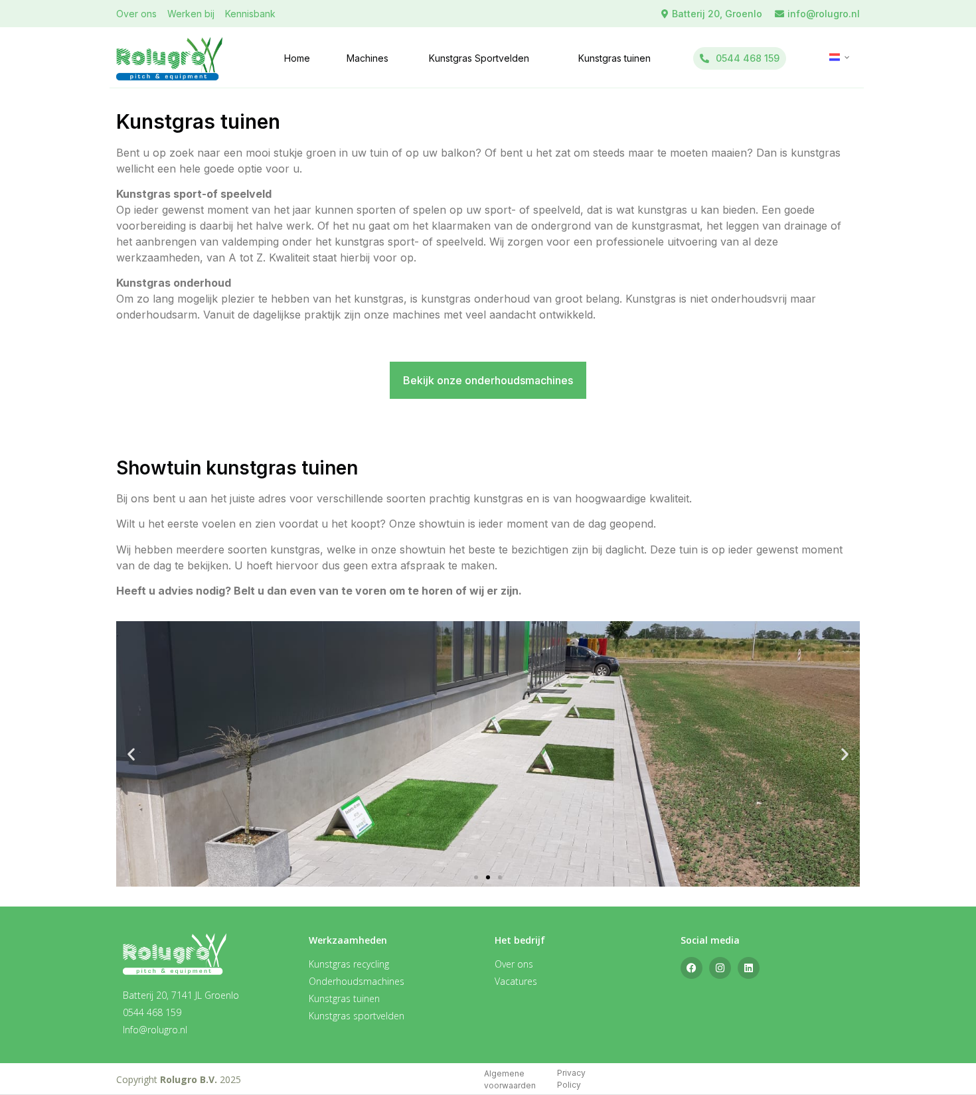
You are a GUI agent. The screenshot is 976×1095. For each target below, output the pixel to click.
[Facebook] (691, 968)
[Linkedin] (749, 968)
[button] (131, 754)
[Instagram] (720, 968)
